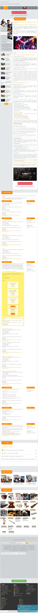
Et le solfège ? (16, 152)
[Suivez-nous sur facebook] (1, 608)
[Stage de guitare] (6, 482)
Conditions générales (30, 588)
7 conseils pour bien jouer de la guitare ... (7, 96)
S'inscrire (13, 313)
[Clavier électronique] (9, 36)
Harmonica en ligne (16, 547)
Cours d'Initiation (5, 585)
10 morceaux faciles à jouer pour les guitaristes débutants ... (8, 77)
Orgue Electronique (4, 48)
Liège (4, 605)
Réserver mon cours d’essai (19, 12)
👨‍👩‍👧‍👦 (14, 589)
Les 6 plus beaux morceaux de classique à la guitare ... (8, 100)
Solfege (4, 41)
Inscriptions (20, 7)
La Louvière (5, 604)
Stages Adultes (5, 593)
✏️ (1, 585)
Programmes (6, 7)
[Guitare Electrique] (26, 516)
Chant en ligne (14, 548)
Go (26, 542)
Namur (22, 599)
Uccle (22, 601)
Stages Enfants (5, 592)
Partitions (28, 7)
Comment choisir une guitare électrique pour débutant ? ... (8, 68)
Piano (4, 38)
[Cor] (19, 507)
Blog (31, 7)
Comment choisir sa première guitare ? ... (8, 82)
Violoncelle (7, 50)
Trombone (3, 49)
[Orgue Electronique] (26, 520)
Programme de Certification (7, 590)
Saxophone (9, 48)
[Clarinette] (34, 499)
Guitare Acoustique (4, 30)
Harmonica (7, 46)
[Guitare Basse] (19, 516)
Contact (34, 7)
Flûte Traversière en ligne (23, 550)
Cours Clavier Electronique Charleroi (10, 546)
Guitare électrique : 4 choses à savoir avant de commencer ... (8, 73)
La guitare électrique (17, 138)
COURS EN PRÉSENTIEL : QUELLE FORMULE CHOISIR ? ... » (13, 198)
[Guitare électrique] (9, 33)
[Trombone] (19, 527)
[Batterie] (11, 499)
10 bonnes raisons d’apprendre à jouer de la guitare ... (8, 86)
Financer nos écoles (30, 590)
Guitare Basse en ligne (14, 550)
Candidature (17, 592)
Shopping (28, 594)
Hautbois (5, 47)
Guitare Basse (3, 46)
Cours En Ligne (5, 589)
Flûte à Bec (3, 45)
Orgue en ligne (31, 547)
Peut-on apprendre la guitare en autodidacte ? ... (8, 54)
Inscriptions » (4, 229)
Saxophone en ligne (7, 547)
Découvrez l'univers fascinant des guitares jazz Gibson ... (8, 91)
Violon (4, 50)
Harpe (10, 46)
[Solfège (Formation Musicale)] (11, 529)
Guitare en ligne (15, 549)
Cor (8, 44)
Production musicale (18, 595)
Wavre (22, 604)
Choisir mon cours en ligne (19, 580)
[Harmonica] (34, 516)
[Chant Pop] (9, 28)
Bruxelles (4, 600)
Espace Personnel (30, 585)
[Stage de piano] (19, 482)
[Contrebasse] (11, 507)
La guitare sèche (16, 143)
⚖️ (26, 588)
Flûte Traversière (8, 45)
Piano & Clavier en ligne (7, 549)
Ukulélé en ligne (33, 549)
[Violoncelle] (11, 532)
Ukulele (10, 49)
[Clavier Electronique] (4, 507)
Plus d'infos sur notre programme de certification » (11, 433)
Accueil (2, 7)
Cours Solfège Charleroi (22, 546)
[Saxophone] (4, 527)
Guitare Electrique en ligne (24, 549)
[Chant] (19, 499)
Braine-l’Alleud (5, 599)
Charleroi (4, 601)
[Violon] (4, 532)
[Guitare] (9, 31)
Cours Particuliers (5, 588)
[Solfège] (9, 41)
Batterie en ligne (7, 548)
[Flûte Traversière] (4, 516)
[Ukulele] (34, 527)
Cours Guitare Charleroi (17, 545)
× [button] (36, 605)
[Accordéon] (4, 499)
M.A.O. (8, 47)
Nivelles (22, 600)
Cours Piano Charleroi (8, 545)
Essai (9, 7)
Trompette (6, 49)
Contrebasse (6, 44)
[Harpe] (4, 524)
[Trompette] (26, 527)
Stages (17, 7)
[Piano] (9, 38)
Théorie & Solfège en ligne (22, 548)
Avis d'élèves (17, 590)
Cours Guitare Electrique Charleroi (29, 545)
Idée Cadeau (17, 588)
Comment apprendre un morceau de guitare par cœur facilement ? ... (8, 59)
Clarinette (2, 44)
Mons (4, 606)
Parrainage (16, 589)
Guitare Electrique (4, 33)
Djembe (10, 44)
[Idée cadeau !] (25, 8)
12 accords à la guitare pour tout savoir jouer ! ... (8, 64)
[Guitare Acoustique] (11, 516)
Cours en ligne (12, 7)
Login (36, 7)
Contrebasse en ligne (31, 546)
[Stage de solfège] (31, 482)
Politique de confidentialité (31, 589)
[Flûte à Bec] (34, 507)
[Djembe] (26, 507)
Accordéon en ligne (24, 547)
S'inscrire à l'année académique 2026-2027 (19, 15)
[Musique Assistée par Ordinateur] (19, 521)
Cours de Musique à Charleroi (11, 4)
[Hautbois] (11, 524)
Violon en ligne (31, 548)
